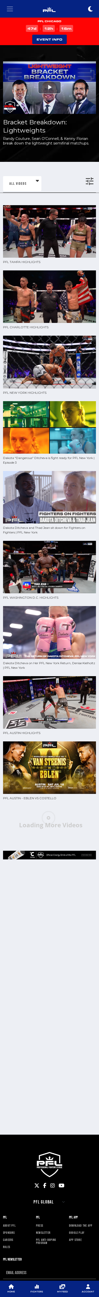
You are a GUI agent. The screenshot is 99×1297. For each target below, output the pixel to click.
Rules (6, 1247)
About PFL (9, 1225)
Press (39, 1225)
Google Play (77, 1232)
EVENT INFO (49, 39)
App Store (75, 1239)
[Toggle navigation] (10, 9)
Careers (8, 1239)
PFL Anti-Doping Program (46, 1241)
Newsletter (43, 1232)
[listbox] (22, 183)
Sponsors (9, 1232)
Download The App (80, 1225)
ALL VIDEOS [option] (18, 183)
